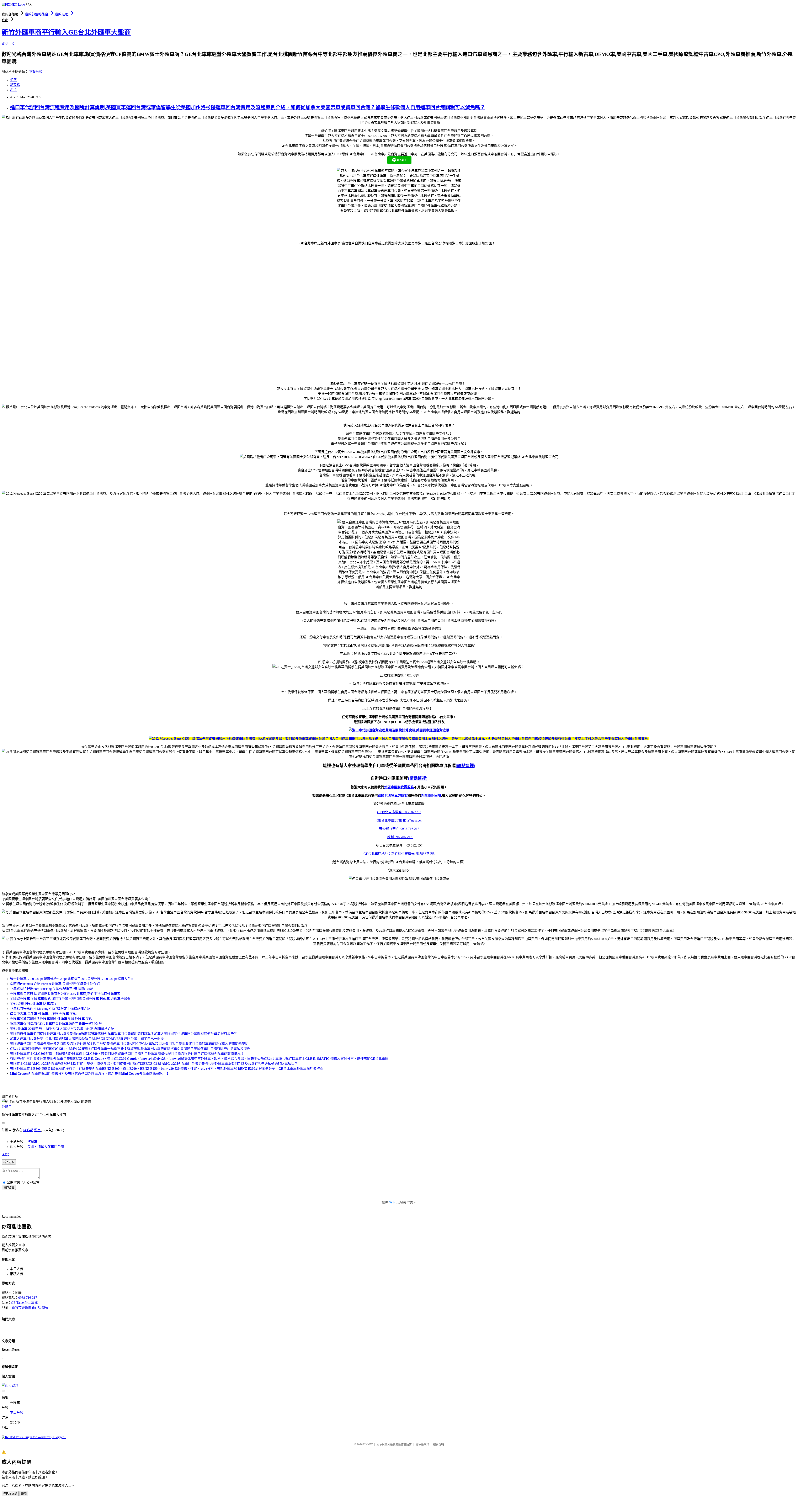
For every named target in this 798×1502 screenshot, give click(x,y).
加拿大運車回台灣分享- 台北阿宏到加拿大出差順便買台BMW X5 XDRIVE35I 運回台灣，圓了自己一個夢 (87, 1038)
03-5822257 (413, 812)
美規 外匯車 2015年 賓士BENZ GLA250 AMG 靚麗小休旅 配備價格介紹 (62, 1028)
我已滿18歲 (10, 1493)
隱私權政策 (422, 1444)
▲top (5, 1154)
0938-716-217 (27, 1297)
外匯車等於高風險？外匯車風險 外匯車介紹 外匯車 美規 (51, 1018)
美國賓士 (154, 1063)
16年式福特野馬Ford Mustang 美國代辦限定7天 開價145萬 (51, 989)
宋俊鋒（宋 (399, 828)
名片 (13, 90)
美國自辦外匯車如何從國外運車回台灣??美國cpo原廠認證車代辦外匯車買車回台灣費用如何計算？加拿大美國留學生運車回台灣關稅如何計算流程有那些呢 (123, 1033)
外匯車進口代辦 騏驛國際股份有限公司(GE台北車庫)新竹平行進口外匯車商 (65, 994)
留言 (37, 1130)
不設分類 (35, 71)
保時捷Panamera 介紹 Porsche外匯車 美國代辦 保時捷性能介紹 (55, 984)
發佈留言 (8, 1187)
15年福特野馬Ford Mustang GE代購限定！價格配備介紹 (50, 1008)
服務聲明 (438, 1444)
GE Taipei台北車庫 (24, 1302)
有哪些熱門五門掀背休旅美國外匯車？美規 (199, 1058)
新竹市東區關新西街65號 (30, 1307)
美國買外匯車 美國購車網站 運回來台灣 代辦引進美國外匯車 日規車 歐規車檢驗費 (70, 999)
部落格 (15, 85)
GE (391, 812)
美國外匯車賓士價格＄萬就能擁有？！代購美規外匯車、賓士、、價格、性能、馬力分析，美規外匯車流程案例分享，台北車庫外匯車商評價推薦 (166, 1068)
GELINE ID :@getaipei (399, 820)
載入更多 (8, 1162)
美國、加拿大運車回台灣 (45, 1146)
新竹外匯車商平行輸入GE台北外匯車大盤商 (66, 32)
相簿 (13, 80)
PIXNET (368, 1444)
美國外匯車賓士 (127, 1053)
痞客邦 (28, 1130)
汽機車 (32, 1141)
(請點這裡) (465, 765)
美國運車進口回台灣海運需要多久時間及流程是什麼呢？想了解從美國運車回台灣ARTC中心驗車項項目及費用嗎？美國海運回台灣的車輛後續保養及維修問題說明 (129, 1043)
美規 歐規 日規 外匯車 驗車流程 (33, 1003)
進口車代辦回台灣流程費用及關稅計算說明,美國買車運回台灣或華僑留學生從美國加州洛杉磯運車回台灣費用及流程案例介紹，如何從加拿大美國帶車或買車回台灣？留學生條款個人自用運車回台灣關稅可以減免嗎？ (247, 107)
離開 (24, 1493)
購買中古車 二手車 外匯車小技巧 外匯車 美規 (43, 1013)
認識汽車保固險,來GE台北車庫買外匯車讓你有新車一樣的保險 (56, 1023)
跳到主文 (8, 44)
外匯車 (7, 1106)
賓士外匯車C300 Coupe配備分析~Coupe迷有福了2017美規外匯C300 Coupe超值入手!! (71, 979)
